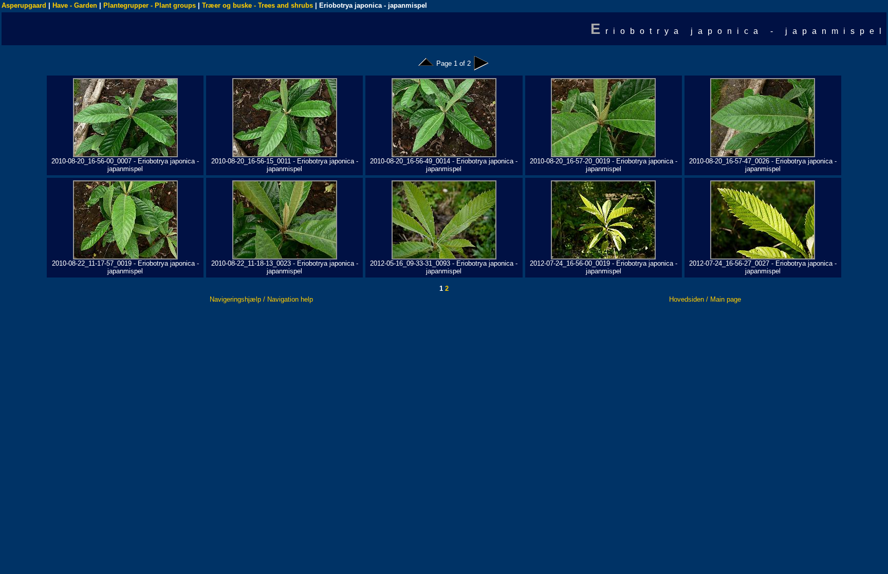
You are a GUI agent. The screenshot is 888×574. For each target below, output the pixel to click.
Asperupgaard (24, 5)
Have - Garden (74, 5)
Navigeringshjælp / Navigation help (261, 299)
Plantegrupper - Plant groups (149, 5)
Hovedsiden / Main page (705, 299)
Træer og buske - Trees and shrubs (257, 5)
